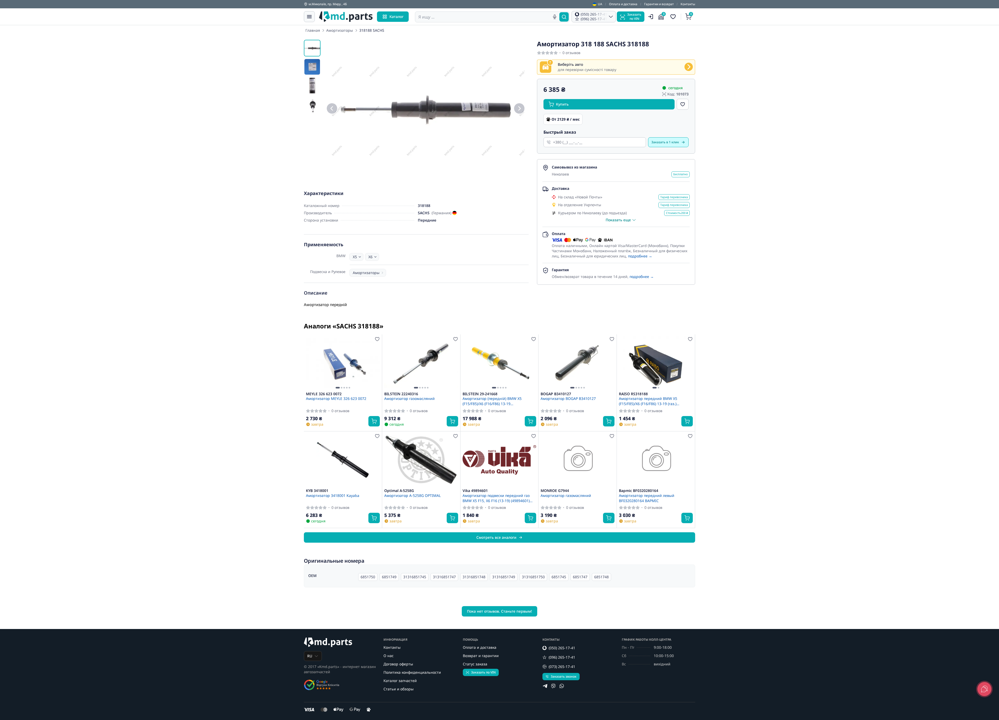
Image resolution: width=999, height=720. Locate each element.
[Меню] (309, 16)
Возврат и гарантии (481, 655)
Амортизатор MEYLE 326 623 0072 (336, 398)
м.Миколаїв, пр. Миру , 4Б (328, 4)
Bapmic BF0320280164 (638, 490)
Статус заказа (475, 663)
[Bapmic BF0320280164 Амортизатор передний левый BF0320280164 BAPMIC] (656, 460)
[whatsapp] (561, 686)
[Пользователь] (650, 16)
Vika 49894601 (475, 490)
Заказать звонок (564, 676)
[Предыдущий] (332, 108)
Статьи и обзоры (398, 688)
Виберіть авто (570, 64)
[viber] (553, 686)
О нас (388, 655)
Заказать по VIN (483, 672)
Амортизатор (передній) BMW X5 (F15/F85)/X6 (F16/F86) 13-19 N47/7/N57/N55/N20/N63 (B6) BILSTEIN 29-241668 (497, 401)
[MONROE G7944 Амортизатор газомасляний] (577, 460)
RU (309, 655)
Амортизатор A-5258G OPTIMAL (412, 495)
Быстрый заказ (559, 132)
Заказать (665, 142)
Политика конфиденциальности (412, 672)
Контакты (688, 4)
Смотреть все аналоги (496, 537)
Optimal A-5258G (399, 490)
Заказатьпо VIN (634, 16)
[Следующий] (519, 108)
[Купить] (374, 421)
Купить (562, 104)
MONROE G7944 (555, 490)
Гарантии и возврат (659, 4)
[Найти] (564, 17)
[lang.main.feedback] (984, 689)
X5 (355, 256)
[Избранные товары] (674, 16)
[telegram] (545, 686)
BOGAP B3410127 (556, 394)
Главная (312, 30)
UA (600, 4)
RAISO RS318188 (633, 394)
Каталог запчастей (400, 680)
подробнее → (640, 256)
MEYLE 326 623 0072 (324, 394)
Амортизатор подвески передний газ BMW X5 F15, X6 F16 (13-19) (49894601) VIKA (496, 498)
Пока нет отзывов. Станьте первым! (499, 611)
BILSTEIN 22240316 (401, 394)
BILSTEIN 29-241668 (480, 394)
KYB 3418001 (317, 490)
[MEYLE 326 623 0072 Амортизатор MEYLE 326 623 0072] (343, 363)
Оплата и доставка (623, 4)
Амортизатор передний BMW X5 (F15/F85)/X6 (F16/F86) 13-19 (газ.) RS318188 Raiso (648, 401)
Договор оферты (398, 663)
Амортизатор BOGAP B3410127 (568, 398)
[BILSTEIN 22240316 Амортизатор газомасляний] (421, 363)
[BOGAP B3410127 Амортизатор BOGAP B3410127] (577, 363)
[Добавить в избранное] (683, 104)
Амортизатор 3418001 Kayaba (332, 495)
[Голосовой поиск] (554, 17)
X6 (370, 256)
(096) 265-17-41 (562, 657)
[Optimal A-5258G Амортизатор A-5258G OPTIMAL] (421, 460)
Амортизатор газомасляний (409, 398)
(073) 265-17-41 (562, 666)
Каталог (396, 16)
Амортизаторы (339, 30)
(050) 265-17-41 (562, 647)
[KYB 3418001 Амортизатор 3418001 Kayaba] (343, 460)
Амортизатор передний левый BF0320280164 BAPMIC (646, 498)
